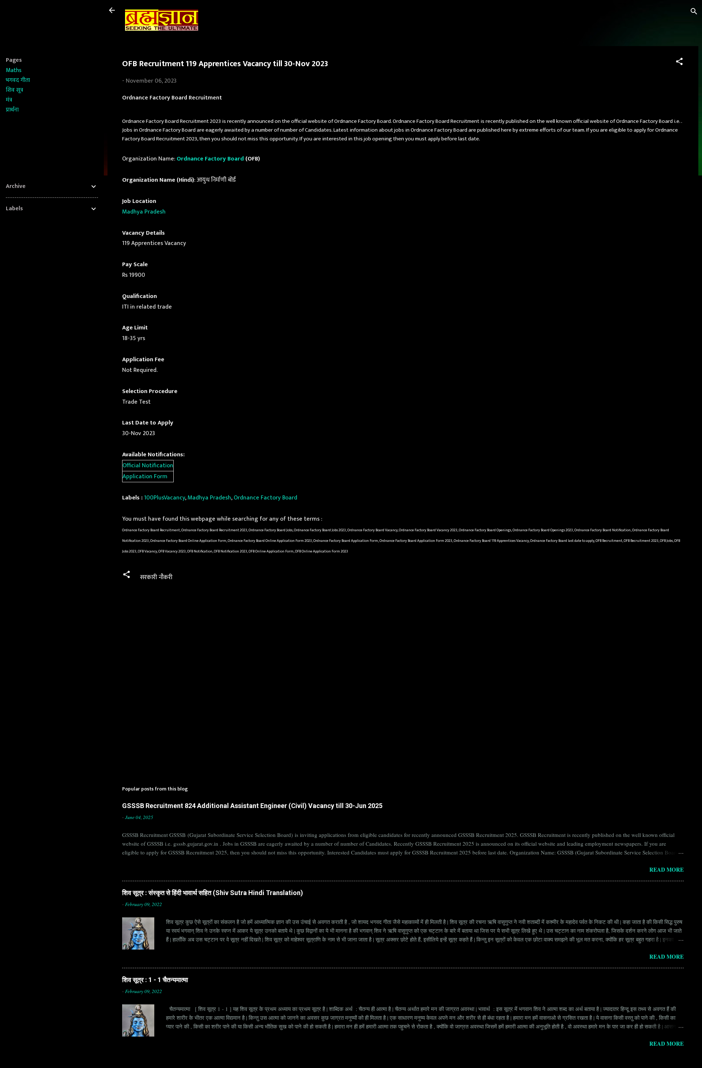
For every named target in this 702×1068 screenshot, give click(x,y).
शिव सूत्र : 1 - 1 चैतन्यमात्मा (155, 980)
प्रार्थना (12, 110)
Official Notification (147, 465)
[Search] (694, 12)
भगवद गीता (18, 80)
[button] (679, 62)
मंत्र (9, 100)
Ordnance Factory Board (210, 159)
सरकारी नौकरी (156, 577)
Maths (14, 70)
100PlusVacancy (164, 498)
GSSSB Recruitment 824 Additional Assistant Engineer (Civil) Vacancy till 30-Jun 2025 (252, 806)
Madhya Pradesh (144, 212)
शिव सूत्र (14, 90)
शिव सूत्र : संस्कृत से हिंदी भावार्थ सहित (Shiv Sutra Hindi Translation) (212, 893)
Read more (666, 869)
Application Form (144, 476)
